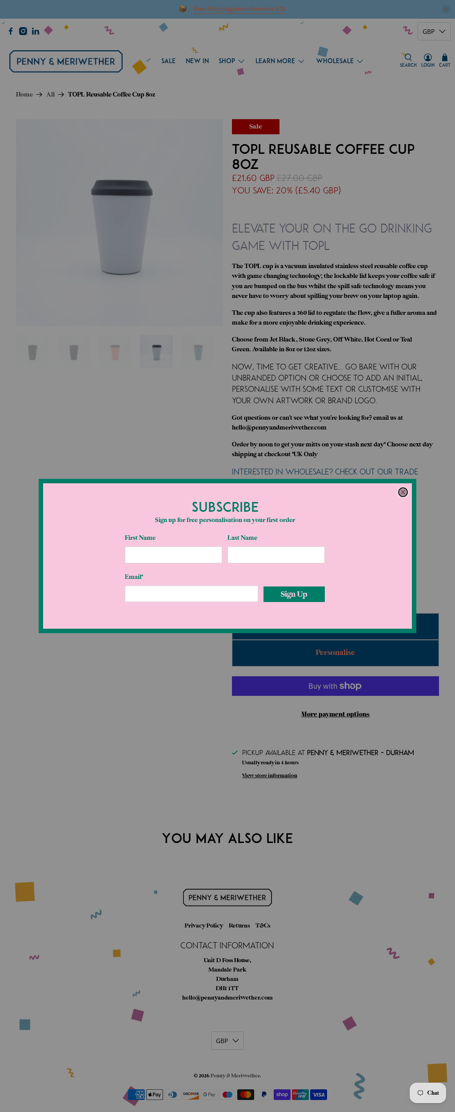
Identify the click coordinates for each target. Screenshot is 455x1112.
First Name (140, 538)
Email (134, 577)
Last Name (242, 538)
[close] (403, 492)
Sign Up (294, 594)
